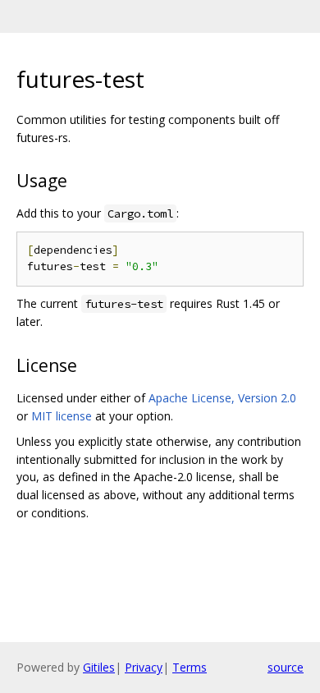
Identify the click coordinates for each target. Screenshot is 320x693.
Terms (189, 667)
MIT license (61, 416)
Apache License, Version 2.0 (222, 398)
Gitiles (99, 667)
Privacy (143, 667)
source (285, 667)
